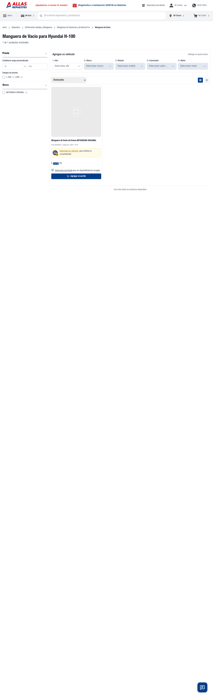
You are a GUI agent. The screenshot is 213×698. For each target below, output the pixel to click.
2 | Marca (88, 61)
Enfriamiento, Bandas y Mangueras (38, 27)
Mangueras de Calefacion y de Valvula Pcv (73, 27)
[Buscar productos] (41, 15)
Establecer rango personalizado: (15, 61)
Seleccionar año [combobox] (62, 66)
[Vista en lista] (206, 80)
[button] (79, 66)
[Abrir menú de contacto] (202, 687)
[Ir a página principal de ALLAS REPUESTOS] (16, 5)
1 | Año (55, 61)
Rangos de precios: (10, 73)
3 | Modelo (119, 61)
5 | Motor (181, 61)
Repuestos (16, 27)
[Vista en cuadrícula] (200, 80)
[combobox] (102, 15)
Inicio (4, 27)
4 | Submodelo (153, 61)
